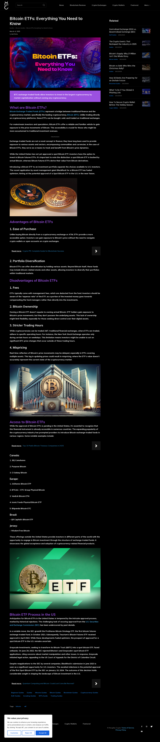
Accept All (42, 733)
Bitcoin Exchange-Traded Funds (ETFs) (27, 111)
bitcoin (18, 706)
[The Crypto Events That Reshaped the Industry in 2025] (146, 43)
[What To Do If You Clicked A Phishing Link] (146, 92)
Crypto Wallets (113, 108)
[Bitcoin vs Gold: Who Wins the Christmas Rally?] (146, 67)
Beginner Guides (17, 693)
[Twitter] (151, 726)
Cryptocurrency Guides (89, 693)
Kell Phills (14, 34)
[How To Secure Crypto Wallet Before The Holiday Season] (146, 104)
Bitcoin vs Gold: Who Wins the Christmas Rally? (122, 67)
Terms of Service (127, 728)
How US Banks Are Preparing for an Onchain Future (123, 79)
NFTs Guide (43, 696)
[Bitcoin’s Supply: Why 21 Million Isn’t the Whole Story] (146, 55)
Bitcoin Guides (55, 693)
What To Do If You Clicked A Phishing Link (121, 91)
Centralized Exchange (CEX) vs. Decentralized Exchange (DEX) (122, 30)
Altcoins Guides (20, 28)
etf (25, 706)
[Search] (43, 5)
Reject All (28, 733)
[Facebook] (142, 726)
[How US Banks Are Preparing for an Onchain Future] (146, 79)
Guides (12, 28)
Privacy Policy (121, 730)
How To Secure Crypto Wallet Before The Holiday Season (122, 103)
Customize (14, 733)
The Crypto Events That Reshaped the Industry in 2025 (122, 43)
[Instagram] (147, 726)
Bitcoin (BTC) (73, 115)
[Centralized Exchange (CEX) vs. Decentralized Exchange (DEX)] (146, 31)
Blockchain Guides (71, 693)
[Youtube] (142, 731)
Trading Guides (56, 696)
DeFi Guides (15, 696)
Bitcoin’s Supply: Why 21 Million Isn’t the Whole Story (122, 55)
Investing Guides (29, 696)
